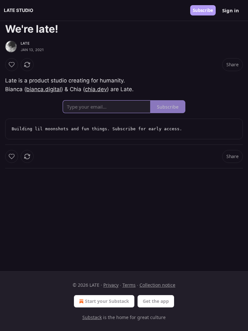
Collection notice (157, 285)
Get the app (156, 301)
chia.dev (96, 89)
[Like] (11, 64)
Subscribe (203, 10)
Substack (92, 317)
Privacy (111, 285)
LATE (25, 43)
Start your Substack (107, 301)
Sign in (230, 10)
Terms (129, 285)
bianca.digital (43, 89)
